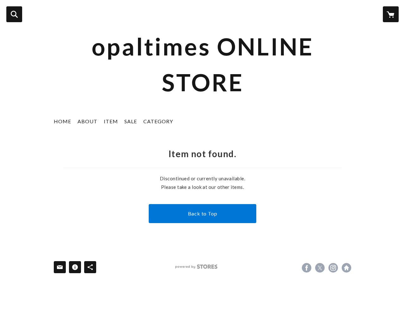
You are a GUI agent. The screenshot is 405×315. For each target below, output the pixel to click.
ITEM (111, 121)
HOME (62, 121)
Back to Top (202, 213)
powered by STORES (196, 266)
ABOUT (87, 121)
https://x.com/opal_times (320, 268)
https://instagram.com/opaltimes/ (333, 268)
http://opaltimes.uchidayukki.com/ (346, 268)
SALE (130, 121)
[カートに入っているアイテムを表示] (391, 14)
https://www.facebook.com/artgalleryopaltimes (306, 268)
